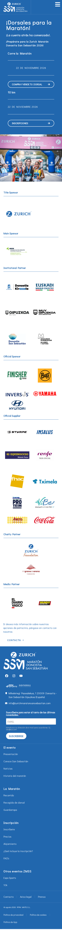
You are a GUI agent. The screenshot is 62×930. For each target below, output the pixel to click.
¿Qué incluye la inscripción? (18, 851)
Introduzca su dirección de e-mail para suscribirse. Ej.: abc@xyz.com (28, 728)
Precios (7, 836)
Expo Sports (9, 877)
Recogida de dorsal (14, 802)
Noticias (8, 768)
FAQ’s (6, 858)
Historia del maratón (14, 775)
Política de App (10, 922)
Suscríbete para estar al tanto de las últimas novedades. (30, 713)
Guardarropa (10, 809)
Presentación (10, 754)
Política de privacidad (13, 914)
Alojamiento (9, 843)
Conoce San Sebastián (15, 761)
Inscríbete (9, 829)
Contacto (8, 896)
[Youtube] (21, 676)
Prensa (41, 896)
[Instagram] (14, 676)
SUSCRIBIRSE (16, 736)
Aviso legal (25, 896)
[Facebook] (6, 676)
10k (5, 885)
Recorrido (8, 795)
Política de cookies (38, 914)
